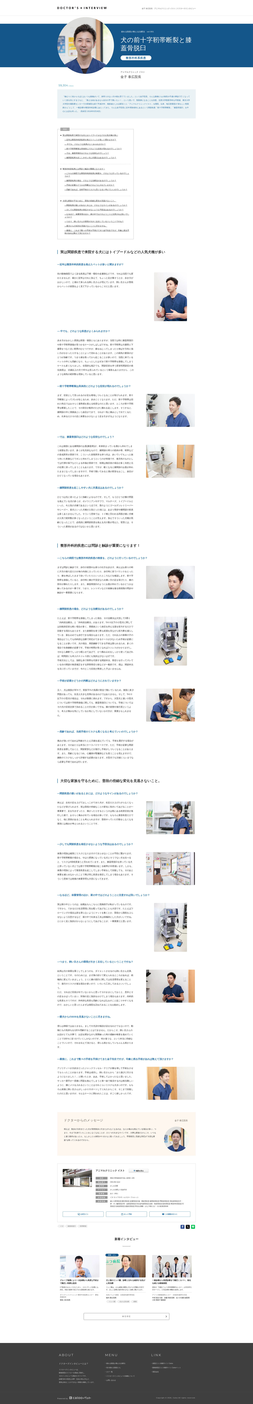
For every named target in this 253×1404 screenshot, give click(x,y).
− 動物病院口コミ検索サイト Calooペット (166, 1368)
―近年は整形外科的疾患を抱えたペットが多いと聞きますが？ (90, 140)
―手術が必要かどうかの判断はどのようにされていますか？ (89, 185)
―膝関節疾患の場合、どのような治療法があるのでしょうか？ (90, 181)
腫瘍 (135, 1301)
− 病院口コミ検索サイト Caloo (162, 1363)
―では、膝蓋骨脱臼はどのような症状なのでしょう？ (87, 153)
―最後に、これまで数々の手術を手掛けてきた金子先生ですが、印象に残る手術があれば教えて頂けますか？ (97, 231)
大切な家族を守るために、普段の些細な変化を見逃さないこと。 (89, 201)
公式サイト (84, 1214)
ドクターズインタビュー (186, 8)
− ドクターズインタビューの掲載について (120, 1376)
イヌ (61, 1226)
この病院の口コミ (171, 1214)
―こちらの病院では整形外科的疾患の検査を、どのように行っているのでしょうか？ (97, 174)
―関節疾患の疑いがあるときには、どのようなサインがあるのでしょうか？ (96, 205)
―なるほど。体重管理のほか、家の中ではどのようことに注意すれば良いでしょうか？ (97, 215)
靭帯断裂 (83, 1226)
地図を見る (140, 1171)
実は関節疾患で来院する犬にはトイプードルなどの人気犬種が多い (90, 135)
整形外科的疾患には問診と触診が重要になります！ (84, 169)
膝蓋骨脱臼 (72, 1226)
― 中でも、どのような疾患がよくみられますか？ (85, 144)
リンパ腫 (112, 1301)
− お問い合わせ (110, 1380)
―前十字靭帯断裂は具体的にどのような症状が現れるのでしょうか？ (93, 149)
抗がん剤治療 (124, 1301)
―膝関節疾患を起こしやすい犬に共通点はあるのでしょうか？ (90, 158)
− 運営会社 (155, 1372)
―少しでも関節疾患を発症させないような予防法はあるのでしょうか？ (94, 210)
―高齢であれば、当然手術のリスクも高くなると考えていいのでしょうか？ (96, 190)
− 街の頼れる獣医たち (113, 1368)
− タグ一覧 (109, 1372)
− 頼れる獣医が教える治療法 (115, 1363)
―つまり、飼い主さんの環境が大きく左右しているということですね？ (94, 221)
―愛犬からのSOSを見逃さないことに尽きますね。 (86, 226)
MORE (126, 1316)
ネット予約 (128, 1214)
